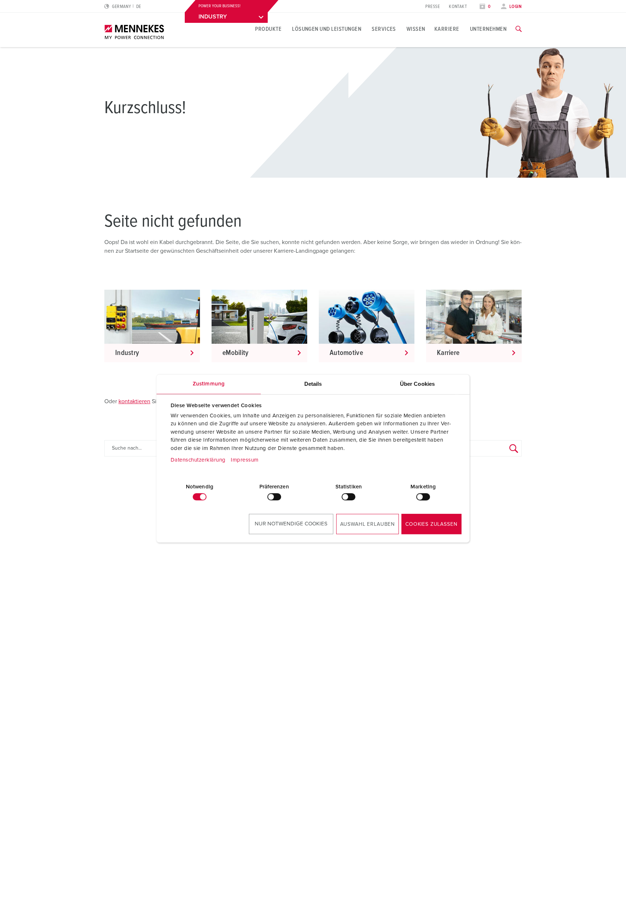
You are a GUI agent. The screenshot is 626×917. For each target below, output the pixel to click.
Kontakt (458, 6)
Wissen (415, 29)
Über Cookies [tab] (417, 384)
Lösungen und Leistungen (326, 29)
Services (384, 29)
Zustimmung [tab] (209, 384)
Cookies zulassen (431, 524)
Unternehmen (488, 29)
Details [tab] (313, 384)
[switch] (274, 496)
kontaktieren (134, 401)
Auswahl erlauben (367, 524)
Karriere (446, 29)
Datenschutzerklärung (198, 460)
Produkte (268, 29)
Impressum (245, 460)
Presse (432, 6)
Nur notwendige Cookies (291, 523)
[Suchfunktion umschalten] (519, 29)
